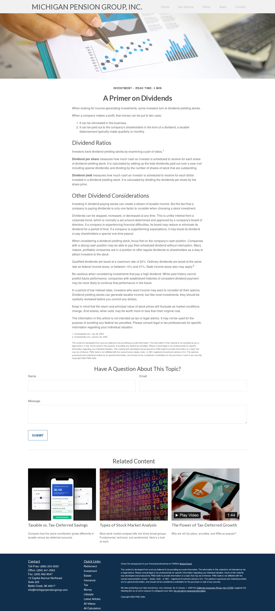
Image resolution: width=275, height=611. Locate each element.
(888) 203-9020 (49, 566)
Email (143, 376)
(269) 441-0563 (45, 570)
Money (88, 589)
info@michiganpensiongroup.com (48, 590)
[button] (165, 6)
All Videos (89, 603)
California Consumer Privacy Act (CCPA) (215, 587)
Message (34, 401)
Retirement (90, 566)
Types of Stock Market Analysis (128, 524)
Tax (86, 585)
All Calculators (92, 608)
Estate (87, 575)
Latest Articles (92, 599)
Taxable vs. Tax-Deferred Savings (58, 524)
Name (32, 376)
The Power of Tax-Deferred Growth (204, 524)
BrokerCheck (186, 563)
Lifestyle (89, 594)
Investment (90, 571)
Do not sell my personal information (190, 590)
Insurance (90, 580)
